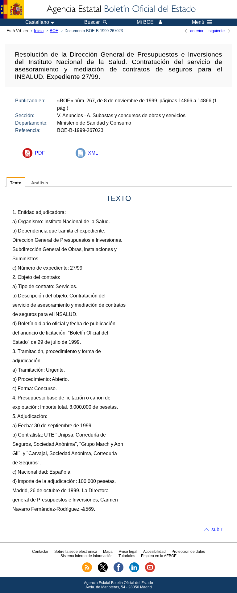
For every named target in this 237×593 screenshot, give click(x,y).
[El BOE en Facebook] (118, 571)
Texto (16, 183)
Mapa (108, 551)
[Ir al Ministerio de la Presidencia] (12, 9)
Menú (198, 22)
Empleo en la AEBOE (159, 556)
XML (93, 153)
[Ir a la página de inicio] (121, 9)
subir (216, 529)
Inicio (39, 30)
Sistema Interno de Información (86, 556)
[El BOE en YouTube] (150, 571)
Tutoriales (126, 556)
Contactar (40, 551)
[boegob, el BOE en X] (103, 571)
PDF (40, 153)
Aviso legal (128, 551)
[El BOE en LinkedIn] (134, 571)
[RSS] (87, 571)
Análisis (39, 183)
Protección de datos (188, 551)
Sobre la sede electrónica (75, 551)
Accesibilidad (154, 551)
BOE (54, 30)
